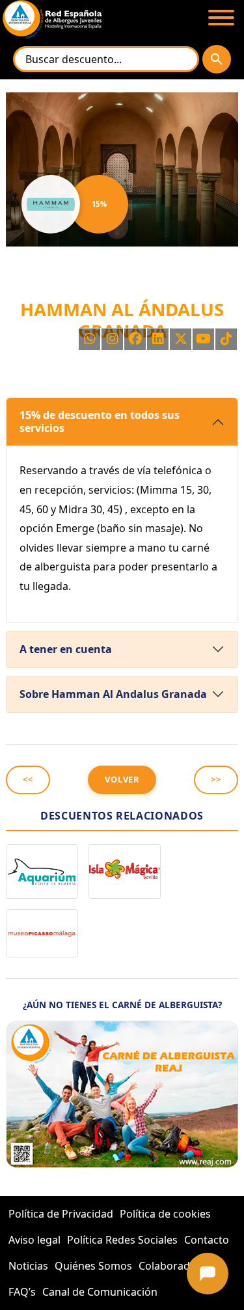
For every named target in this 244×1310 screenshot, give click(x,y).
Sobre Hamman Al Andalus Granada (113, 694)
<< (28, 779)
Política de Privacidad (60, 1214)
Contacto (206, 1240)
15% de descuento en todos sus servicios (100, 421)
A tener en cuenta (66, 649)
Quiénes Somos (93, 1266)
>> (216, 779)
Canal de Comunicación (99, 1292)
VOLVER (122, 779)
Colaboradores (175, 1266)
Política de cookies (165, 1214)
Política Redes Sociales (122, 1240)
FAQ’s (22, 1292)
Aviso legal (34, 1240)
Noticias (28, 1266)
